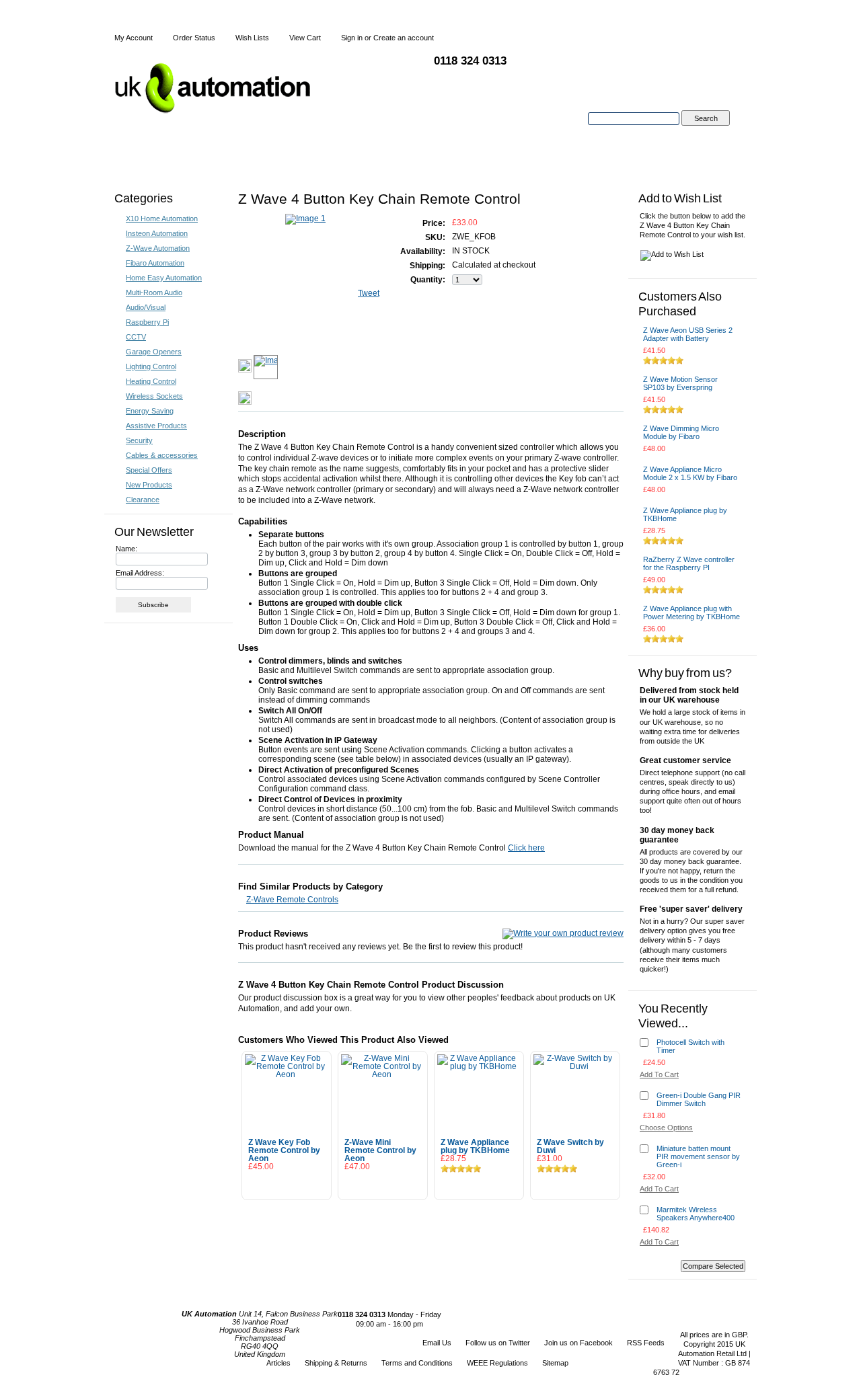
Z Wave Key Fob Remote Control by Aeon (284, 1150)
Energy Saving (150, 411)
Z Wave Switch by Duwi (570, 1146)
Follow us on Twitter (497, 1343)
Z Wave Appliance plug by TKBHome (475, 1146)
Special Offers (149, 470)
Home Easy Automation (164, 278)
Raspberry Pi (147, 322)
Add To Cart (286, 1185)
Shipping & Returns (336, 1363)
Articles (278, 1363)
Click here (526, 848)
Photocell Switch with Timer (690, 1046)
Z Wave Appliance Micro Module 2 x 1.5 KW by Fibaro (690, 473)
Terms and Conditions (417, 1363)
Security (139, 440)
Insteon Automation (157, 233)
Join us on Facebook (578, 1343)
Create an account (403, 38)
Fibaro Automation (155, 263)
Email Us (436, 1343)
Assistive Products (156, 426)
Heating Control (151, 381)
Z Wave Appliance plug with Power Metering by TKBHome (691, 612)
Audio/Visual (145, 307)
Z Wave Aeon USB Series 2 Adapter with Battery (688, 334)
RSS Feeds (646, 1343)
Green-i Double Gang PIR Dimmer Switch (699, 1099)
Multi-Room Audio (154, 292)
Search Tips (705, 134)
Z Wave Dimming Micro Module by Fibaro (681, 432)
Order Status (194, 38)
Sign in (352, 38)
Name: (126, 549)
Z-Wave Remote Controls (292, 899)
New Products (149, 485)
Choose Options (383, 1185)
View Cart (305, 38)
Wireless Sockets (154, 396)
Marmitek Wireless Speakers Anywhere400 (696, 1214)
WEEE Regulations (497, 1363)
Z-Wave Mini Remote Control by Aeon (380, 1150)
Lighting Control (151, 366)
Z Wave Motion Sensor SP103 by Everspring (680, 383)
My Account (133, 38)
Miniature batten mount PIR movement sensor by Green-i (698, 1156)
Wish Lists (252, 38)
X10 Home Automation (162, 218)
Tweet (368, 293)
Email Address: (140, 573)
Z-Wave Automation (158, 248)
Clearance (142, 500)
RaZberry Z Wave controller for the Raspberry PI (689, 563)
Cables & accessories (162, 455)
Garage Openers (154, 352)
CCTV (136, 337)
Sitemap (555, 1363)
